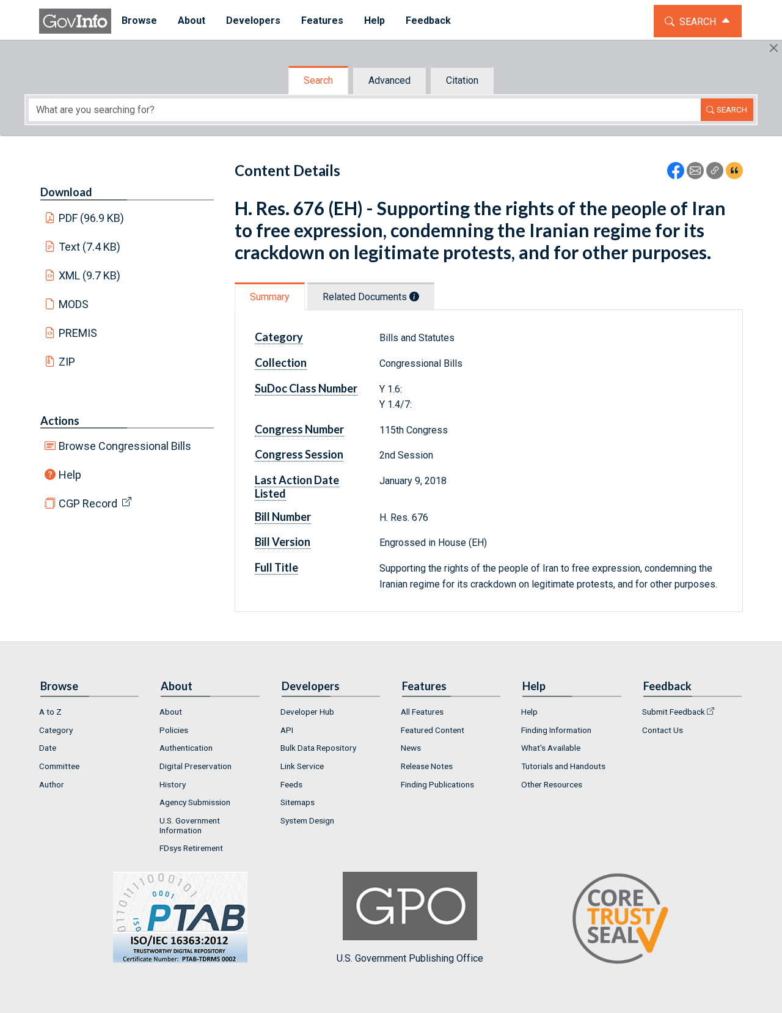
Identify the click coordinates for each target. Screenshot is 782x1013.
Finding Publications (437, 784)
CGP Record (88, 503)
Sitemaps (297, 802)
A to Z (50, 711)
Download (66, 192)
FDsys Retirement (191, 848)
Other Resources (551, 784)
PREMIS (78, 332)
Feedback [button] (428, 20)
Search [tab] (318, 80)
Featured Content (432, 730)
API (286, 730)
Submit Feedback (673, 711)
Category (56, 730)
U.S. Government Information (189, 825)
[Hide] (774, 48)
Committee (59, 766)
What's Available (550, 748)
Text (90, 246)
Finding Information (556, 730)
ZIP (67, 361)
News (411, 748)
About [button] (191, 20)
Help (70, 474)
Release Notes (427, 766)
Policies (173, 730)
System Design (307, 820)
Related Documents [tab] (366, 297)
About (170, 711)
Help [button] (374, 20)
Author (51, 784)
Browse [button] (139, 20)
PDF (92, 218)
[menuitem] (139, 21)
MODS (74, 304)
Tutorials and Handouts (563, 766)
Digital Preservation (195, 766)
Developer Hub (307, 711)
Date (47, 748)
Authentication (186, 748)
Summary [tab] (270, 297)
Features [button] (322, 20)
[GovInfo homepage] (75, 21)
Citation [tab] (462, 80)
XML (90, 275)
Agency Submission (194, 802)
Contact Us (662, 730)
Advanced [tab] (389, 80)
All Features (422, 711)
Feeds (291, 784)
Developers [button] (253, 20)
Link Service (302, 766)
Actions (59, 420)
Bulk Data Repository (318, 748)
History (172, 784)
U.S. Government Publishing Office (410, 958)
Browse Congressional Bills (125, 446)
